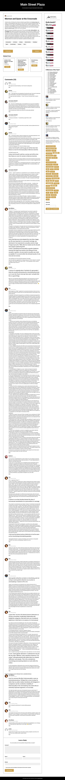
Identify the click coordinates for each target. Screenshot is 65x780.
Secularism (48, 197)
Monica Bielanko (53, 91)
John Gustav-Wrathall (13, 100)
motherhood (56, 190)
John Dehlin (52, 84)
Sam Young (52, 80)
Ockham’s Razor (35, 22)
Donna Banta (48, 137)
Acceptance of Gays (51, 148)
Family (52, 169)
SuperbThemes (40, 778)
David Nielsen (52, 79)
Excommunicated (50, 166)
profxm (10, 728)
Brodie (48, 22)
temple (48, 199)
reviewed (12, 25)
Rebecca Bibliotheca (53, 72)
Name (6, 756)
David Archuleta (53, 75)
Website (6, 762)
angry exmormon (49, 153)
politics (56, 192)
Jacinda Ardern (52, 78)
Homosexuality (55, 178)
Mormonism (49, 190)
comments (48, 157)
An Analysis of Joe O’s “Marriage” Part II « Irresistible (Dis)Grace (20, 673)
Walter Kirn (52, 92)
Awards (52, 22)
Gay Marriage (48, 173)
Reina (10, 82)
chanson (10, 90)
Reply (9, 87)
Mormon (53, 185)
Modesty (48, 185)
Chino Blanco (11, 720)
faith (47, 169)
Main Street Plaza (32, 4)
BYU (54, 155)
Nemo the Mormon (53, 73)
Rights (7, 44)
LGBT (52, 180)
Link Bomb (49, 183)
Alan (9, 288)
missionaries (56, 183)
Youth (25, 44)
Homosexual (48, 178)
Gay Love (52, 171)
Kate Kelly (52, 85)
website (7, 31)
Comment (7, 745)
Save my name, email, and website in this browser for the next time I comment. (18, 767)
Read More (7, 66)
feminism (56, 169)
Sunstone (19, 44)
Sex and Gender (13, 44)
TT (9, 122)
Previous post (8, 51)
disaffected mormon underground (51, 162)
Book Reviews (49, 155)
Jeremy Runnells (53, 83)
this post (15, 146)
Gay (48, 171)
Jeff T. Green (52, 77)
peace (47, 192)
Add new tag (48, 150)
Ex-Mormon (55, 164)
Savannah (52, 81)
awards (56, 153)
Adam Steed (52, 74)
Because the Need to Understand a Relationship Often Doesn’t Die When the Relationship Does (22, 63)
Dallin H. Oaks (54, 157)
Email (24, 756)
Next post (37, 51)
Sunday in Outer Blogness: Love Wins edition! (8, 61)
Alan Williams (11, 208)
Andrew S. (11, 455)
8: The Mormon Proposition (51, 146)
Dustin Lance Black (49, 164)
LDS (47, 180)
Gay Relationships (55, 173)
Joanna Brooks (52, 90)
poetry (51, 192)
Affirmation (53, 150)
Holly (47, 99)
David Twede (52, 89)
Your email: (48, 204)
